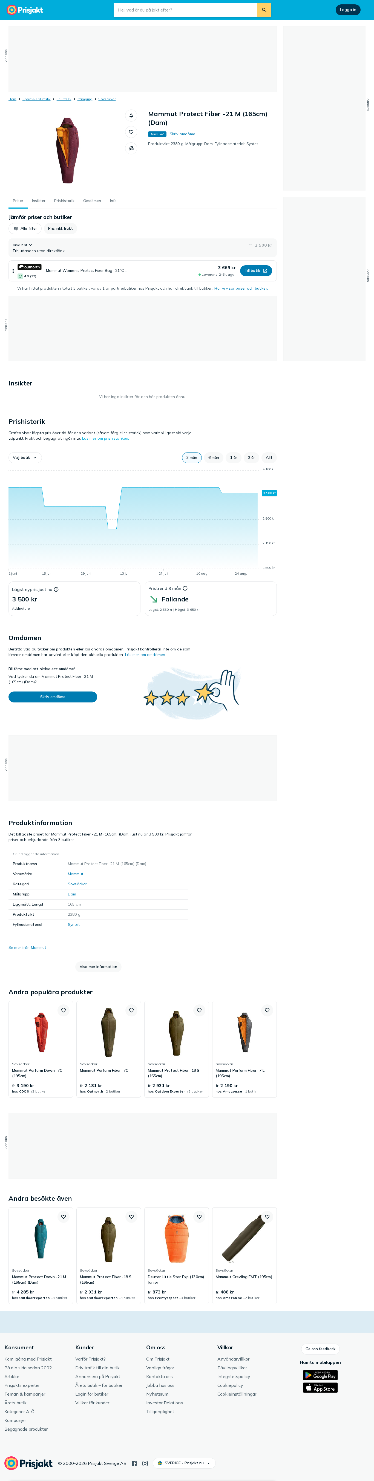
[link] (40, 1049)
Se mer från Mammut (27, 947)
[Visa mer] (13, 271)
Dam (72, 894)
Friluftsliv (64, 99)
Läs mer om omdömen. (145, 654)
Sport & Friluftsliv (36, 99)
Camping (85, 99)
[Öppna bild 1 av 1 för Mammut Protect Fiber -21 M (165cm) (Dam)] (66, 151)
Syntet (74, 924)
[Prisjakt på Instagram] (145, 1463)
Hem (12, 99)
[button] (131, 116)
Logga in (348, 9)
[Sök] (264, 10)
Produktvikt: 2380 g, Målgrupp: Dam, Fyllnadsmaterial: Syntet (203, 143)
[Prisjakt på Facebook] (134, 1463)
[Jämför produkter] (131, 148)
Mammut (75, 873)
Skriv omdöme (182, 133)
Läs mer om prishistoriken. (105, 438)
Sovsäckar (107, 99)
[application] (142, 522)
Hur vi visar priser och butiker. (241, 288)
